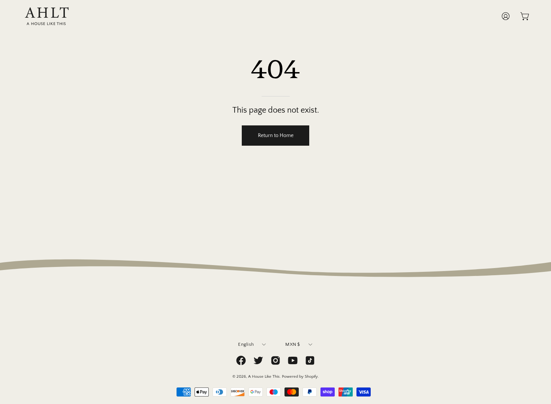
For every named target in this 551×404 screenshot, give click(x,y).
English (246, 344)
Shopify (311, 376)
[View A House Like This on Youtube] (292, 360)
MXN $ (292, 344)
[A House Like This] (46, 16)
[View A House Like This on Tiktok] (310, 360)
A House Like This (264, 376)
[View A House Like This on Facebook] (241, 360)
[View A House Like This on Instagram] (275, 360)
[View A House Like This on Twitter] (258, 360)
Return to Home (275, 136)
